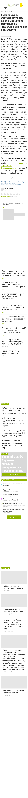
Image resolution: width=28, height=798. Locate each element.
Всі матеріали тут (14, 474)
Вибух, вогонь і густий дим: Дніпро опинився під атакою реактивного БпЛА (14, 410)
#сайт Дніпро (12, 183)
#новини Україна (22, 182)
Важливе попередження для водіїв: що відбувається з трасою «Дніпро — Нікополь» (13, 273)
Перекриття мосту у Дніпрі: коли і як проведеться (12, 352)
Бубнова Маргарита (9, 188)
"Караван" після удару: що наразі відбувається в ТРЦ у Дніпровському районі (14, 433)
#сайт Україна (4, 183)
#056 (2, 182)
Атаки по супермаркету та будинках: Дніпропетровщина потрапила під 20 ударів (14, 341)
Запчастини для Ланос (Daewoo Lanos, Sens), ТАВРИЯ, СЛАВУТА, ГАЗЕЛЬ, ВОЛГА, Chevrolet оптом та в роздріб (13, 624)
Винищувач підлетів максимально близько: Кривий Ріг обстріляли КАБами (12, 444)
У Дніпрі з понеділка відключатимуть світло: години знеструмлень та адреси (13, 422)
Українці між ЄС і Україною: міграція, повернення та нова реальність (13, 464)
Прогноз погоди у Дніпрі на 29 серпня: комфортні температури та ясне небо (14, 330)
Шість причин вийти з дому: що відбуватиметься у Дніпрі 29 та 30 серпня (13, 296)
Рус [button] (6, 8)
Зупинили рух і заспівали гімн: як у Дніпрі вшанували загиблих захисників (13, 307)
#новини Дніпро (13, 182)
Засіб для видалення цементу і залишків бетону (13, 587)
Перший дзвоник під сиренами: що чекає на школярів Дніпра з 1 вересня (13, 284)
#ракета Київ (18, 185)
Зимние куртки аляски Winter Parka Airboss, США (12, 610)
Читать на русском (5, 35)
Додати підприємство (14, 517)
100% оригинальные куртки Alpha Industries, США (13, 692)
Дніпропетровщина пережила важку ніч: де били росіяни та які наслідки (14, 319)
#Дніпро (6, 182)
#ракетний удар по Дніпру (7, 185)
